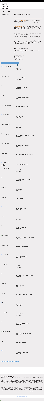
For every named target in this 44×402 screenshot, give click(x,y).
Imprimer (14, 17)
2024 (19, 65)
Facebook (10, 370)
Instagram (22, 370)
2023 (16, 65)
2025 (23, 65)
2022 (12, 65)
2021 (9, 65)
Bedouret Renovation (22, 20)
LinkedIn (34, 370)
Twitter (16, 370)
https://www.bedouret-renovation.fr (26, 52)
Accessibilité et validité (18, 401)
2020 (5, 65)
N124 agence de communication (28, 401)
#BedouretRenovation (18, 26)
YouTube (28, 370)
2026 (26, 65)
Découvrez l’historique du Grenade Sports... (34, 392)
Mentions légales (14, 401)
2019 (2, 65)
